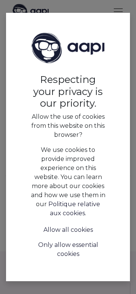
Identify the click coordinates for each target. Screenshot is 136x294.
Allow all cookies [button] (68, 229)
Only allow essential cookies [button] (68, 249)
